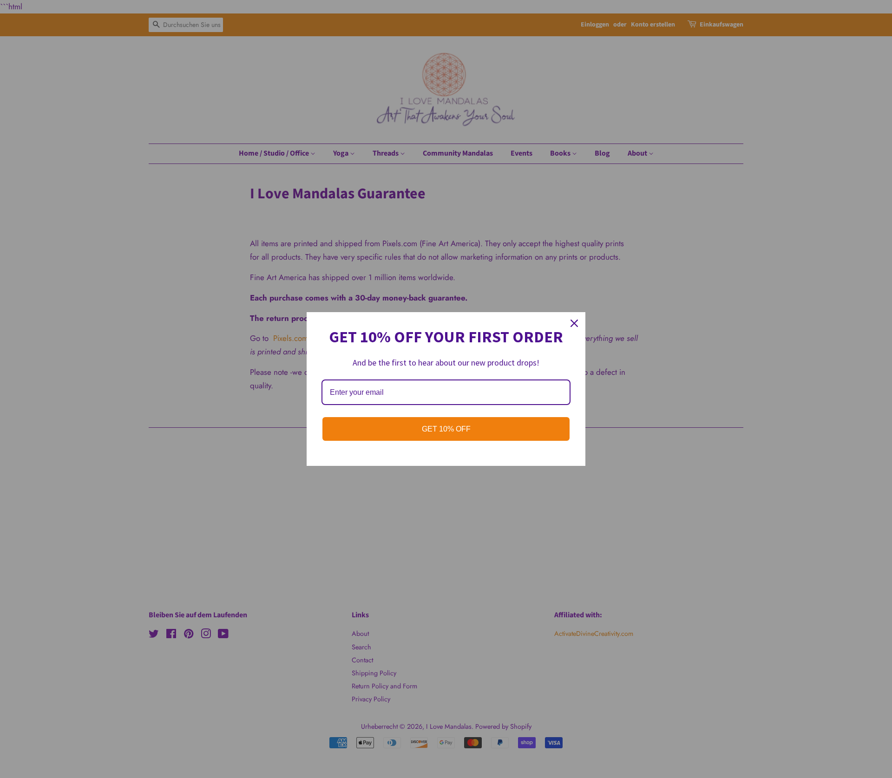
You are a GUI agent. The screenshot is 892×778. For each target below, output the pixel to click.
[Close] (574, 323)
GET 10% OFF (446, 429)
